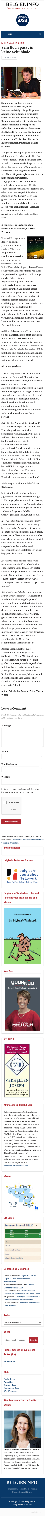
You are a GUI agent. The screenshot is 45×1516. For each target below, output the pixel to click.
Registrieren (9, 1379)
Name (4, 751)
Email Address (9, 764)
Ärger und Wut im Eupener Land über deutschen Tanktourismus (20, 1279)
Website (5, 777)
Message (6, 725)
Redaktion (24, 1489)
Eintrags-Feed (10, 1385)
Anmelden (8, 1382)
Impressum (13, 1489)
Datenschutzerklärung (22, 1492)
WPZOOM (28, 1505)
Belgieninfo (21, 1482)
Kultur (21, 43)
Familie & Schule (9, 43)
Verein (34, 1489)
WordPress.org (10, 1391)
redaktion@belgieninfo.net (16, 1166)
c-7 (40, 1512)
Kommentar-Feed (11, 1388)
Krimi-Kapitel (10, 1361)
